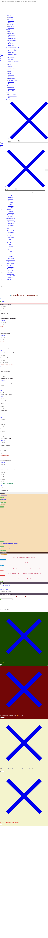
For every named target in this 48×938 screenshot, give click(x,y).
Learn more (2, 541)
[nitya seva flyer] (3, 495)
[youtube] (6, 589)
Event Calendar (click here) (5, 304)
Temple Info (2, 493)
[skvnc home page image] (5, 298)
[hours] (11, 538)
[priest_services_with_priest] (6, 548)
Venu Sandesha (3, 559)
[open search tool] (28, 139)
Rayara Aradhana (3, 554)
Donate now (2, 575)
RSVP (1, 328)
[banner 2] (2, 301)
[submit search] (19, 141)
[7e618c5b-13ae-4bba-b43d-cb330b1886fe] (9, 543)
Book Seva (2, 320)
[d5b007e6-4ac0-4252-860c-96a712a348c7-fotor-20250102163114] (5, 585)
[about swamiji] (3, 499)
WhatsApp (2, 506)
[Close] (24, 659)
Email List (2, 565)
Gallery (1, 583)
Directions (2, 546)
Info (1, 350)
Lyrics (1, 396)
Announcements (3, 552)
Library (1, 581)
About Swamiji (3, 502)
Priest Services (3, 550)
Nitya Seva (2, 497)
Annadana (2, 570)
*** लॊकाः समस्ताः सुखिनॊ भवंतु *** (5, 594)
